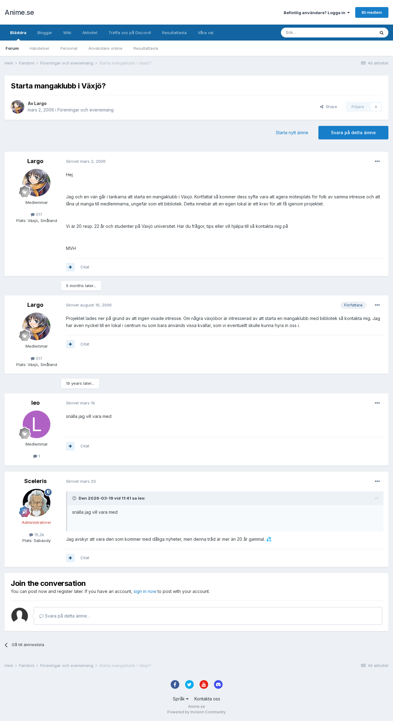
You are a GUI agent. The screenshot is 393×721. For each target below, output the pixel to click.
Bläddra (18, 32)
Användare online (105, 48)
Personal (68, 48)
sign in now (145, 591)
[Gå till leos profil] (36, 424)
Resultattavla (146, 48)
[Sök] (381, 32)
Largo (40, 103)
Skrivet (86, 161)
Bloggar (44, 32)
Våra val (205, 32)
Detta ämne (356, 32)
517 (38, 214)
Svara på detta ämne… (67, 615)
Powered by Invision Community (196, 712)
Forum (12, 48)
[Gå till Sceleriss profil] (36, 502)
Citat (84, 266)
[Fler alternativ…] (377, 161)
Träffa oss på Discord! (129, 32)
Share (330, 106)
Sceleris (35, 481)
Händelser (39, 48)
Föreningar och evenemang (85, 109)
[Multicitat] (70, 267)
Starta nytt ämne (292, 132)
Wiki (67, 32)
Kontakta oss (207, 698)
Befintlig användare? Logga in (315, 12)
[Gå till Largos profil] (17, 107)
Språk (179, 698)
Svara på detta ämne (353, 132)
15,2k (38, 534)
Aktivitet (89, 32)
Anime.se (19, 12)
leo (35, 402)
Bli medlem (372, 12)
